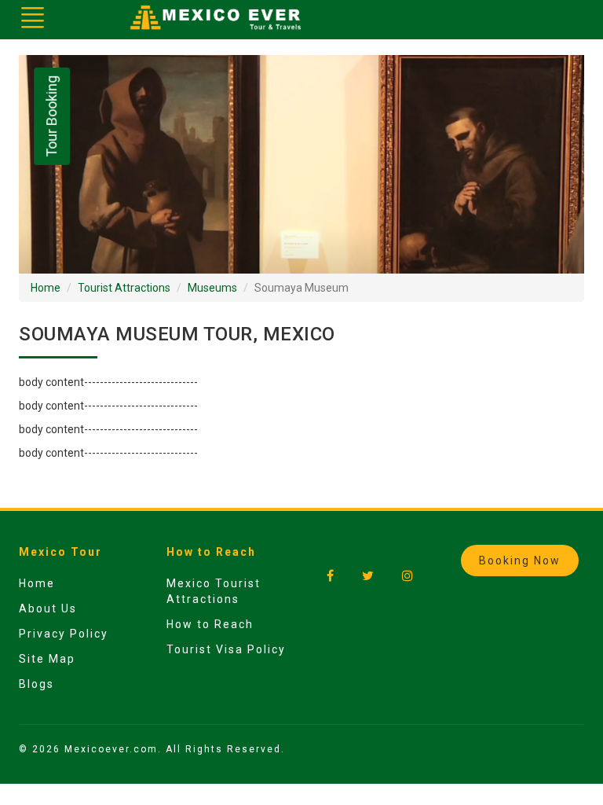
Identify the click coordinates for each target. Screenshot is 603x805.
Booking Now (520, 560)
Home (45, 287)
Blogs (36, 684)
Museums (212, 287)
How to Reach (210, 624)
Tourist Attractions (124, 287)
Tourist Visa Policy (226, 649)
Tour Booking (51, 116)
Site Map (47, 658)
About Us (48, 608)
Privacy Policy (63, 633)
